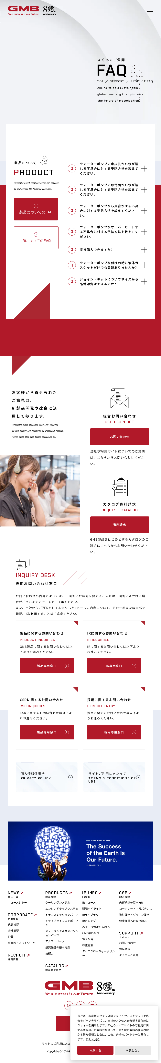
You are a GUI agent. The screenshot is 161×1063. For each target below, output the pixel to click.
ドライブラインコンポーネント (61, 923)
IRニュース (89, 902)
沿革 (10, 937)
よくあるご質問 (128, 955)
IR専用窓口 (114, 666)
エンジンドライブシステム (61, 908)
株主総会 (87, 945)
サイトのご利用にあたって (59, 1043)
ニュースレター (17, 902)
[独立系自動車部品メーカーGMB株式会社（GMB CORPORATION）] (23, 10)
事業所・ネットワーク (21, 943)
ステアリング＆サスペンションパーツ (61, 933)
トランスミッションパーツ (61, 915)
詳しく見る (93, 1039)
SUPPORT (117, 81)
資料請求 (119, 525)
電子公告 (87, 939)
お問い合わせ (119, 437)
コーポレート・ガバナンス (135, 908)
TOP (100, 81)
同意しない (133, 1050)
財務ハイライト (92, 908)
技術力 (49, 953)
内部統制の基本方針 (131, 902)
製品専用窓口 (47, 666)
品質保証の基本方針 (57, 947)
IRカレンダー (90, 921)
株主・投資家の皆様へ (96, 927)
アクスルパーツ (54, 941)
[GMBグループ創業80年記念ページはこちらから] (49, 10)
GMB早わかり (90, 933)
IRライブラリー (91, 915)
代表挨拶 (13, 924)
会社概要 (13, 931)
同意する (95, 1050)
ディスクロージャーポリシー (98, 953)
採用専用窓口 (114, 732)
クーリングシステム (57, 902)
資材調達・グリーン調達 (134, 915)
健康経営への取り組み (133, 921)
